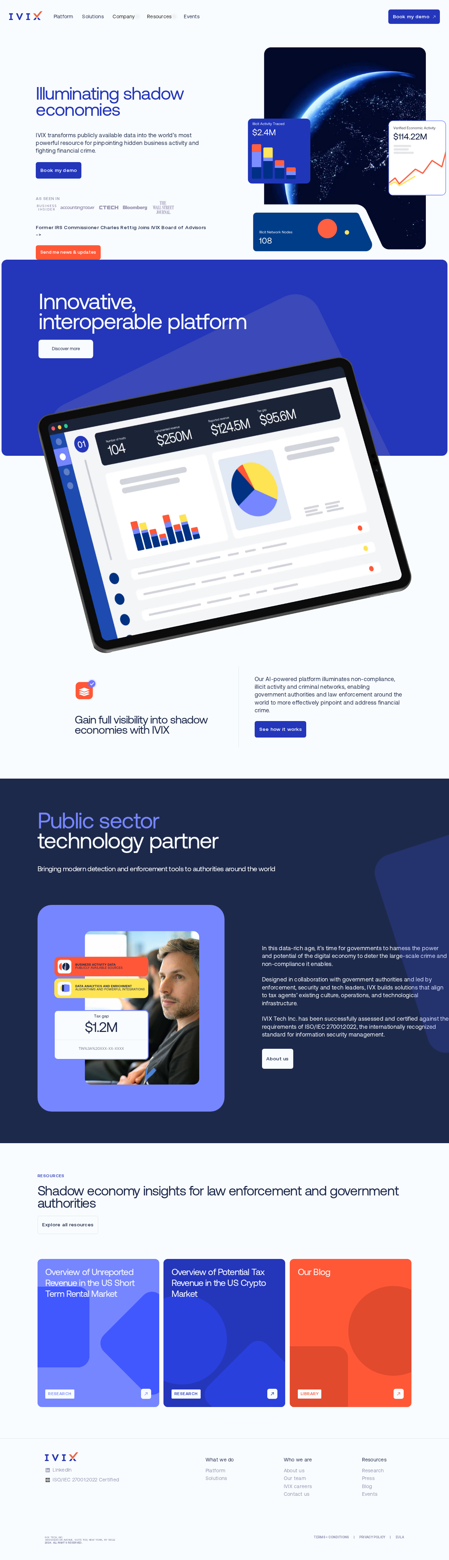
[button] (125, 17)
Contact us (297, 1494)
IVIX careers (298, 1486)
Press (368, 1478)
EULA (400, 1537)
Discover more (66, 349)
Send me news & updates (68, 252)
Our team (295, 1478)
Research (373, 1470)
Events (370, 1494)
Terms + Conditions (331, 1537)
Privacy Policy (372, 1537)
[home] (25, 15)
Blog (367, 1486)
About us (294, 1470)
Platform (215, 1470)
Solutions (216, 1478)
